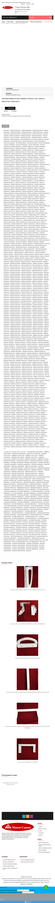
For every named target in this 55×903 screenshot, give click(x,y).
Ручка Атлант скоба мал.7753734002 (28, 762)
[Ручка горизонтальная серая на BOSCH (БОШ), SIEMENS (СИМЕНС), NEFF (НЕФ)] (27, 679)
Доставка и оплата (42, 828)
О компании (41, 833)
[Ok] (27, 816)
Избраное (23, 4)
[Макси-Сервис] (7, 7)
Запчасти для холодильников (21, 21)
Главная (3, 21)
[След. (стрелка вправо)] (2, 900)
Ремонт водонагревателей (44, 852)
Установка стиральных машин (9, 859)
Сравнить (6, 111)
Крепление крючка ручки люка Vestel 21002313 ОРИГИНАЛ (50, 98)
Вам (7, 890)
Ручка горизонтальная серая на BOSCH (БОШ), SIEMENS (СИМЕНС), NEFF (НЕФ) (27, 692)
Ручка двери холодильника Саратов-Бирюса (27, 658)
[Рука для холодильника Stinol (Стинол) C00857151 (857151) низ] (27, 576)
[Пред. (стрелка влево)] (0, 900)
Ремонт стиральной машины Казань (45, 845)
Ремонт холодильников (43, 842)
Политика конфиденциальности (27, 859)
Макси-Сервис (10, 21)
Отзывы (40, 830)
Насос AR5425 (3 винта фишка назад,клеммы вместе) (52, 98)
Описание (5, 126)
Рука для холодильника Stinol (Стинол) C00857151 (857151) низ (27, 590)
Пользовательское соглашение (27, 861)
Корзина (28, 4)
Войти (33, 4)
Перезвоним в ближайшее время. (8, 890)
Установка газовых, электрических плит (10, 869)
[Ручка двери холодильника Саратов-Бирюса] (27, 645)
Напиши (29, 901)
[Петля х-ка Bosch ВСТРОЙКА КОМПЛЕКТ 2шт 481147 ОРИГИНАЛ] (27, 611)
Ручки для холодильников (36, 21)
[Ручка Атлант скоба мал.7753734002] (27, 749)
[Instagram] (31, 816)
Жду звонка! (32, 890)
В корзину (11, 108)
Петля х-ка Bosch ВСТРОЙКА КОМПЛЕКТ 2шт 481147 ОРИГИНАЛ (27, 624)
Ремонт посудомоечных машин (45, 848)
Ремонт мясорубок (42, 850)
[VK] (23, 816)
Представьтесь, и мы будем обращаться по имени (11, 892)
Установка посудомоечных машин (10, 864)
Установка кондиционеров (8, 866)
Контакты (41, 835)
